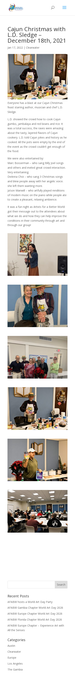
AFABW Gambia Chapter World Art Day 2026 (35, 607)
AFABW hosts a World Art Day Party (30, 602)
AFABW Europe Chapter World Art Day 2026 (35, 613)
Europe (12, 657)
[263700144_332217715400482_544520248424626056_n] (38, 329)
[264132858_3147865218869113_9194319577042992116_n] (38, 380)
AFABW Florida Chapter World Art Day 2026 (35, 619)
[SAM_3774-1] (38, 534)
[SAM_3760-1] (38, 483)
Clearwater (32, 47)
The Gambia (15, 669)
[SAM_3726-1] (38, 432)
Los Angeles (15, 663)
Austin (11, 645)
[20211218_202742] (38, 277)
